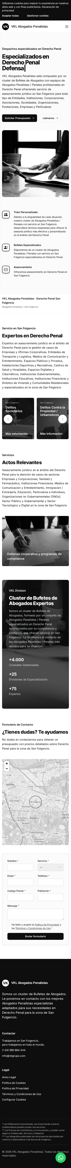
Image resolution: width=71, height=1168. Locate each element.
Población (44, 890)
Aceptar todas (10, 15)
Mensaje (13, 905)
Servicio (43, 860)
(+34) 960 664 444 (14, 1050)
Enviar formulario (35, 936)
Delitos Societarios (14, 409)
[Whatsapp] (60, 1158)
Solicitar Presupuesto (18, 118)
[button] (62, 419)
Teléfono (43, 875)
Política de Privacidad (47, 924)
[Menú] (67, 26)
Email (11, 875)
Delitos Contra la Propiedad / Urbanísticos (52, 411)
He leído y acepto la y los (36, 926)
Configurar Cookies (14, 1099)
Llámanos (48, 118)
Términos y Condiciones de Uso (33, 928)
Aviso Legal (9, 1077)
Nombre (12, 860)
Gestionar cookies (38, 15)
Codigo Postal (16, 890)
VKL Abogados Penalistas (29, 26)
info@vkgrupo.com (13, 1055)
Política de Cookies (14, 1082)
